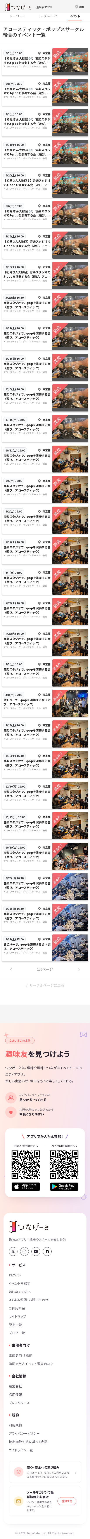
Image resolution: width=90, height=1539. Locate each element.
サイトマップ (17, 1316)
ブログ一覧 (17, 1332)
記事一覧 (15, 1324)
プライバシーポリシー (24, 1433)
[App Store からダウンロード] (26, 1186)
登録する (67, 1501)
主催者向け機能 (20, 1355)
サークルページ (47, 16)
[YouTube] (35, 1251)
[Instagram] (24, 1251)
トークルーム (18, 16)
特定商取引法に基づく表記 (28, 1441)
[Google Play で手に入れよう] (64, 1186)
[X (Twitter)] (13, 1251)
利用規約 (15, 1425)
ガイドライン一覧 (21, 1450)
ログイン (15, 1275)
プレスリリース (19, 1402)
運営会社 (15, 1386)
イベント (75, 16)
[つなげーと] (28, 1227)
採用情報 (15, 1394)
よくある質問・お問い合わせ (28, 1299)
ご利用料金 (17, 1308)
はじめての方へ (20, 1291)
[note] (47, 1251)
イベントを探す (19, 1283)
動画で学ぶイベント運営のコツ (31, 1363)
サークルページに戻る (46, 985)
